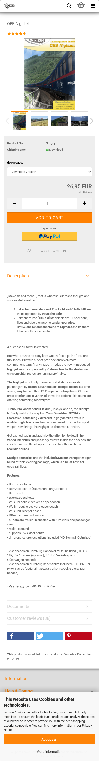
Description (18, 275)
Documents (18, 606)
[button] (20, 636)
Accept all (49, 739)
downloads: (15, 162)
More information (49, 751)
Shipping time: (17, 149)
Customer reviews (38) (29, 618)
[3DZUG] (24, 6)
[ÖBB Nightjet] (49, 74)
